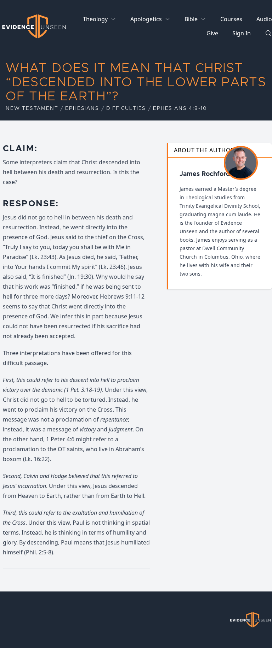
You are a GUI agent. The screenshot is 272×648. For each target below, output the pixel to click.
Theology (95, 19)
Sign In (241, 33)
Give (212, 33)
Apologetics (146, 19)
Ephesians (82, 108)
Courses (231, 19)
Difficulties (126, 108)
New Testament (32, 108)
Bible (191, 19)
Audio (264, 19)
